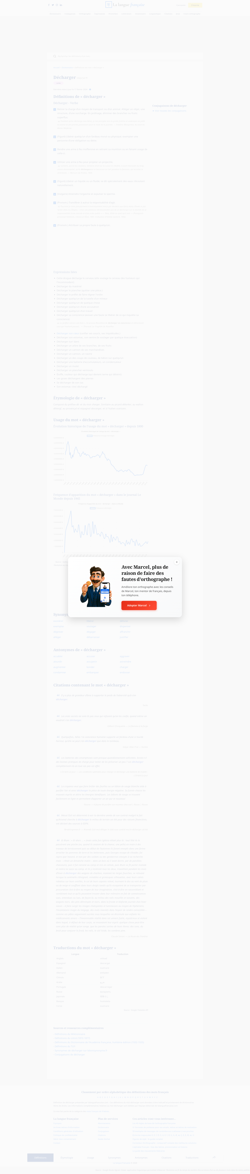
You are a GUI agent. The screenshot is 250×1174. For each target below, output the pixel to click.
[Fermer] (176, 562)
